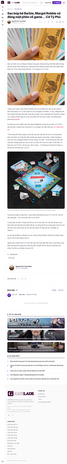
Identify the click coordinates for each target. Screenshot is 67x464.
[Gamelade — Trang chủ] (2, 2)
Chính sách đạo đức (12, 430)
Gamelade (10, 9)
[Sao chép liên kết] (51, 22)
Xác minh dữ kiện (11, 440)
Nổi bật (54, 290)
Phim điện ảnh (18, 9)
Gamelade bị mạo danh (13, 443)
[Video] (2, 24)
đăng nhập (22, 294)
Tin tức (40, 399)
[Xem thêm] (2, 28)
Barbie (16, 119)
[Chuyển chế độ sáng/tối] (41, 2)
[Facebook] (44, 22)
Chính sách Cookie (12, 438)
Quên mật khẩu (11, 448)
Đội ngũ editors (42, 396)
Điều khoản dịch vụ (12, 424)
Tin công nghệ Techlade (44, 402)
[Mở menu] (64, 2)
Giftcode (9, 451)
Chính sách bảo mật (12, 427)
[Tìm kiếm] (2, 10)
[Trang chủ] (2, 6)
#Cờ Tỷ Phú (11, 258)
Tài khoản (10, 446)
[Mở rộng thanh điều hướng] (2, 461)
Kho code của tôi (11, 454)
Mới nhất (61, 290)
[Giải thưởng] (2, 21)
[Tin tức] (2, 17)
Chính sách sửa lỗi (12, 432)
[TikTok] (12, 415)
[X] (48, 22)
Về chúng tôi (41, 394)
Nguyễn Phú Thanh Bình (19, 21)
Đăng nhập (48, 2)
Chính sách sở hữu (12, 435)
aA (60, 22)
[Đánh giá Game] (2, 14)
